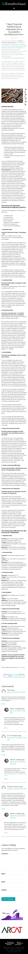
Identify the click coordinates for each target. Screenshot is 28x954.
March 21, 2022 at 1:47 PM (16, 692)
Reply (3, 704)
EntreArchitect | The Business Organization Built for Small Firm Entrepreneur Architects (14, 3)
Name (3, 873)
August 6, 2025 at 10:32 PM (16, 789)
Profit (23, 677)
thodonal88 (21, 667)
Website (4, 890)
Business (5, 675)
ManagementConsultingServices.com (13, 58)
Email (3, 882)
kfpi (20, 677)
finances (21, 675)
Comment (4, 853)
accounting (15, 675)
